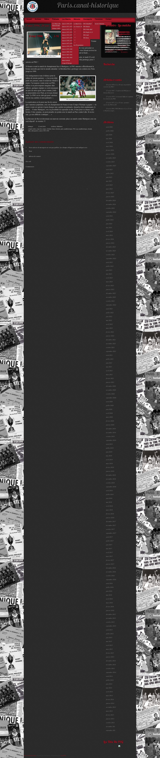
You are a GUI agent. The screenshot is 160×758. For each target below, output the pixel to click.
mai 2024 (109, 227)
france (53, 129)
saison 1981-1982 (67, 55)
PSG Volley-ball (87, 29)
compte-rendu (32, 129)
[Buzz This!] (94, 134)
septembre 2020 (111, 398)
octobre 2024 (110, 208)
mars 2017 (109, 556)
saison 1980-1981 (67, 52)
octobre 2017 (110, 529)
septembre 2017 (111, 533)
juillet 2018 (109, 494)
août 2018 (109, 490)
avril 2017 (109, 552)
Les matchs (66, 19)
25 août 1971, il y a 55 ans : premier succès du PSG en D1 (116, 104)
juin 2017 (109, 545)
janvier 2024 (110, 243)
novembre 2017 (111, 525)
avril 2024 (109, 231)
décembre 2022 (111, 293)
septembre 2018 (111, 487)
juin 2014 (109, 684)
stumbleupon (89, 134)
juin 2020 (109, 409)
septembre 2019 (111, 440)
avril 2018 (109, 506)
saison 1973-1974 (67, 32)
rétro (29, 131)
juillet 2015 (109, 634)
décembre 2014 (111, 661)
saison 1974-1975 (67, 35)
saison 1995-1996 (44, 131)
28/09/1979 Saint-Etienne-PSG (124, 34)
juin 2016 (109, 591)
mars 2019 (109, 463)
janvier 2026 (110, 154)
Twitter (87, 134)
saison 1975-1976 (67, 38)
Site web (28, 161)
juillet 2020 (109, 405)
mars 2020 (109, 417)
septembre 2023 (111, 258)
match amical (66, 60)
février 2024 (110, 239)
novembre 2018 (111, 479)
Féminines (99, 19)
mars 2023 (109, 282)
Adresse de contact (33, 156)
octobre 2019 (110, 436)
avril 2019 (109, 460)
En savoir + (124, 52)
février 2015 (110, 653)
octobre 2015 (110, 622)
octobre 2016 (110, 576)
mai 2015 (109, 641)
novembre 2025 (111, 158)
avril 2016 (109, 599)
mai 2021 (109, 367)
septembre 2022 (111, 305)
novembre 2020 (111, 390)
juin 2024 (109, 224)
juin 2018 (109, 498)
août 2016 (109, 583)
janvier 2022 (110, 336)
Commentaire (30, 167)
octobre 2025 (110, 162)
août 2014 (109, 676)
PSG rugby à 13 (88, 32)
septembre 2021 (111, 351)
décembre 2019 (111, 429)
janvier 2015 (110, 657)
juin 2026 (109, 135)
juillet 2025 (109, 173)
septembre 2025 (111, 166)
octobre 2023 (110, 255)
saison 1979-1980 (67, 49)
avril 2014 (109, 692)
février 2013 (110, 715)
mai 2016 (109, 595)
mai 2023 (109, 274)
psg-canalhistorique (81, 129)
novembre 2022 (111, 297)
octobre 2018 (110, 483)
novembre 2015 (111, 618)
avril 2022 (109, 324)
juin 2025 (109, 177)
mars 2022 (109, 328)
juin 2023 (109, 270)
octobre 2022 (110, 301)
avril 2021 (109, 371)
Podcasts (55, 19)
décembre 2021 (111, 340)
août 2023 (109, 262)
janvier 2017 (110, 564)
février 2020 (110, 421)
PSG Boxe (86, 38)
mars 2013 (109, 711)
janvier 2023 (110, 289)
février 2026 (110, 150)
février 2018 (110, 514)
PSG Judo (86, 35)
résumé (90, 129)
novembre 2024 (111, 204)
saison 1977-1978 (67, 43)
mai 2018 (109, 502)
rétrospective (34, 131)
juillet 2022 (109, 313)
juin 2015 (109, 637)
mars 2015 (109, 649)
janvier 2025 (110, 197)
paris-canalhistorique (66, 129)
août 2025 (109, 169)
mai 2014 (109, 688)
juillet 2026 (109, 131)
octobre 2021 (110, 347)
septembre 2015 (111, 626)
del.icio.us (92, 134)
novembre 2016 (111, 572)
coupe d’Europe (67, 63)
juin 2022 (109, 316)
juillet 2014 (109, 680)
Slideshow (60, 126)
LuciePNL (63, 755)
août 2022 (109, 309)
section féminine (99, 24)
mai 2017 (109, 548)
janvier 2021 (110, 382)
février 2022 (110, 332)
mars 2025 (109, 189)
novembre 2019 (111, 432)
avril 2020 (109, 413)
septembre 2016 (111, 579)
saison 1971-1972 (67, 26)
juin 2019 (109, 452)
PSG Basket (86, 26)
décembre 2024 (111, 200)
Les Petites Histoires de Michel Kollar (59, 24)
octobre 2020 (110, 394)
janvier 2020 (110, 425)
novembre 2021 (111, 343)
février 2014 (110, 699)
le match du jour (79, 24)
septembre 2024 (111, 212)
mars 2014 (109, 695)
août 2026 (109, 127)
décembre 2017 (111, 521)
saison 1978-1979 (67, 46)
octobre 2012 (110, 723)
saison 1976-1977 (67, 40)
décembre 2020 (111, 386)
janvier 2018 (110, 518)
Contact (108, 19)
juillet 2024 (109, 220)
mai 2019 (109, 456)
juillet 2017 (109, 541)
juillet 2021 (109, 359)
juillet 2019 (109, 448)
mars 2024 (109, 235)
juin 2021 (109, 363)
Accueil (29, 19)
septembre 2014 (111, 672)
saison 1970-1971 (67, 24)
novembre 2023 (111, 251)
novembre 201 (110, 726)
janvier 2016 (110, 610)
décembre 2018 (111, 475)
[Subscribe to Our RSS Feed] (133, 15)
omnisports (87, 19)
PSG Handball (87, 24)
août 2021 (109, 355)
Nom (29, 151)
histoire (58, 129)
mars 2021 (109, 374)
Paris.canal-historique (88, 5)
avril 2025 (109, 185)
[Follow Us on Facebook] (127, 15)
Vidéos (46, 19)
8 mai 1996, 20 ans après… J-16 (46, 25)
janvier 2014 (110, 703)
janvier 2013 (110, 719)
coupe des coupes (41, 129)
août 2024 (109, 216)
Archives (38, 19)
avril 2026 (109, 142)
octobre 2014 (110, 668)
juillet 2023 (109, 266)
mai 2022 (109, 320)
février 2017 (110, 560)
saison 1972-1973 (67, 29)
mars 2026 (109, 146)
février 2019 (110, 467)
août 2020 (109, 402)
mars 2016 (109, 603)
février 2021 (110, 378)
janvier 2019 (110, 471)
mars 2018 (109, 510)
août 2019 (109, 444)
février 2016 (110, 607)
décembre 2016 (111, 568)
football (49, 129)
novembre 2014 (111, 665)
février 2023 (110, 285)
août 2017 (109, 537)
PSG (74, 129)
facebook (84, 134)
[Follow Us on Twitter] (130, 15)
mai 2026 (109, 138)
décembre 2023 (111, 247)
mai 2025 (109, 181)
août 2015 (109, 630)
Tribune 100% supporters (59, 28)
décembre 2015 (111, 614)
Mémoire (77, 19)
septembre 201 (110, 730)
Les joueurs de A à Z (80, 26)
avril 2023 (109, 278)
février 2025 (110, 193)
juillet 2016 (109, 587)
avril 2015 (109, 645)
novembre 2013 (111, 707)
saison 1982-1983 (67, 57)
